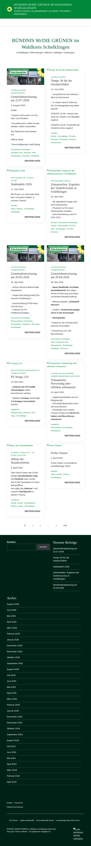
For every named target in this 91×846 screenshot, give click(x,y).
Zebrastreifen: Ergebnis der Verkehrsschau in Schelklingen (65, 188)
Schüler (72, 136)
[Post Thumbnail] (25, 76)
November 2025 (14, 651)
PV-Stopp (36, 324)
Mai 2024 (11, 758)
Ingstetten (26, 324)
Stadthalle (35, 156)
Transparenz (56, 431)
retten (21, 506)
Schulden (26, 156)
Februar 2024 (13, 776)
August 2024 (13, 740)
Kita (34, 153)
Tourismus (64, 348)
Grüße (59, 474)
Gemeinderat (63, 226)
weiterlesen (32, 161)
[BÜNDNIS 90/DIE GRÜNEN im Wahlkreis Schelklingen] (9, 9)
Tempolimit (64, 139)
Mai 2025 (11, 687)
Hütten (54, 136)
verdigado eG (45, 831)
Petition (14, 506)
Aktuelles (54, 133)
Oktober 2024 (13, 728)
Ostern (66, 474)
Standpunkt (15, 409)
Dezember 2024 (14, 717)
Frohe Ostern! (59, 453)
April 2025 (12, 693)
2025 (53, 342)
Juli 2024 (11, 746)
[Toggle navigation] (81, 22)
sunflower (24, 831)
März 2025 (12, 699)
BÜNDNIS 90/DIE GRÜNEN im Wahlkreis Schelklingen (43, 6)
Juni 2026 (11, 610)
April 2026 (12, 622)
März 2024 (12, 770)
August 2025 (13, 669)
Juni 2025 (11, 681)
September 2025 (15, 663)
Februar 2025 (13, 705)
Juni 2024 (11, 752)
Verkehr (73, 139)
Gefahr (54, 226)
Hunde (20, 503)
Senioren (55, 139)
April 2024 (12, 764)
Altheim (20, 209)
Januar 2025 (13, 711)
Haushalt (28, 153)
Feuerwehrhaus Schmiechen (22, 321)
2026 (13, 209)
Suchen (11, 542)
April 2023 (12, 782)
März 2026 (12, 628)
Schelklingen (16, 156)
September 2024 (15, 734)
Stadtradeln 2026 (21, 184)
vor (65, 526)
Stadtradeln (16, 212)
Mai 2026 (11, 616)
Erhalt (14, 503)
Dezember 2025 (14, 645)
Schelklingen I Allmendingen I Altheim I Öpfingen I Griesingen (42, 12)
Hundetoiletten (30, 503)
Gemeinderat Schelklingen (20, 149)
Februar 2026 (13, 634)
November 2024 (14, 722)
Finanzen (27, 413)
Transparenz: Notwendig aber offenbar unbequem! (63, 383)
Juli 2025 (11, 675)
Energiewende (17, 413)
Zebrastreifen (56, 142)
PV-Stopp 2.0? (20, 377)
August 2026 (13, 604)
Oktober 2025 (13, 657)
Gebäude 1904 (17, 153)
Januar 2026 (13, 640)
